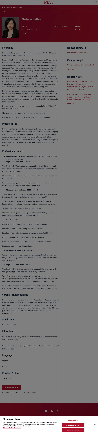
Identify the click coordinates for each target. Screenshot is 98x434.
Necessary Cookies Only (73, 425)
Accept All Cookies (73, 430)
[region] (49, 425)
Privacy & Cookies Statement (12, 428)
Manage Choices (73, 420)
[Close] (95, 425)
